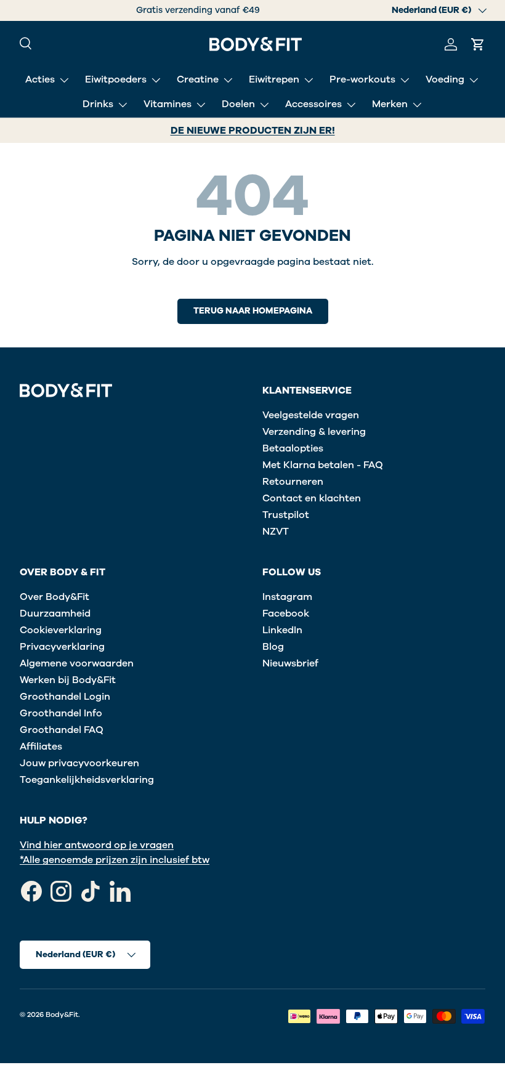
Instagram (287, 597)
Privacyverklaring (62, 647)
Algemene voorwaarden (77, 663)
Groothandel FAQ (61, 730)
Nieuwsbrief (290, 663)
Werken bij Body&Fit (68, 680)
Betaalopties (292, 448)
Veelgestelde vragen (310, 415)
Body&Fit (62, 1014)
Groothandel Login (65, 696)
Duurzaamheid (55, 613)
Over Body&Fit (54, 597)
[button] (477, 44)
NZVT (275, 531)
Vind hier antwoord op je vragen (97, 845)
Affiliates (41, 746)
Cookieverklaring (61, 630)
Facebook (285, 613)
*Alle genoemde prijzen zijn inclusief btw (114, 860)
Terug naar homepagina (252, 311)
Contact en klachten (311, 498)
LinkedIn (282, 630)
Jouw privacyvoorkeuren (79, 763)
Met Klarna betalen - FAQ (322, 465)
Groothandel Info (61, 713)
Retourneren (292, 481)
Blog (273, 647)
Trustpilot (285, 515)
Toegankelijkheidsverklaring (87, 780)
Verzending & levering (314, 432)
